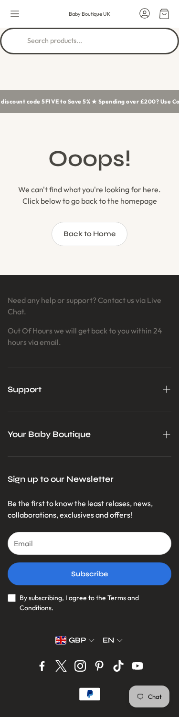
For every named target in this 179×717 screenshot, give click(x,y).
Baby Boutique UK (89, 13)
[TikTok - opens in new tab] (118, 666)
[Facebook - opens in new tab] (42, 666)
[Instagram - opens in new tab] (80, 666)
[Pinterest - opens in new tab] (99, 666)
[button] (15, 14)
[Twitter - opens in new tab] (61, 666)
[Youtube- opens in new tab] (137, 666)
